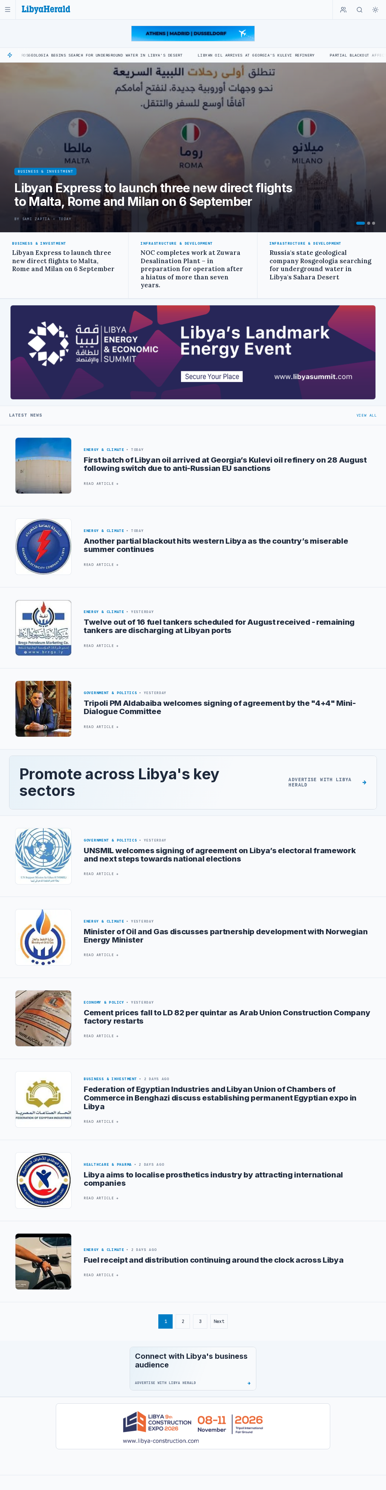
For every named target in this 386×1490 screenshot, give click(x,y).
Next (219, 1321)
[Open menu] (7, 9)
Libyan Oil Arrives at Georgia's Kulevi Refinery (198, 55)
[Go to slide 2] (368, 223)
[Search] (359, 9)
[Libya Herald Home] (46, 9)
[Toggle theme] (375, 9)
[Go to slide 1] (360, 223)
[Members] (343, 9)
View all (367, 415)
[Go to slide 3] (373, 223)
